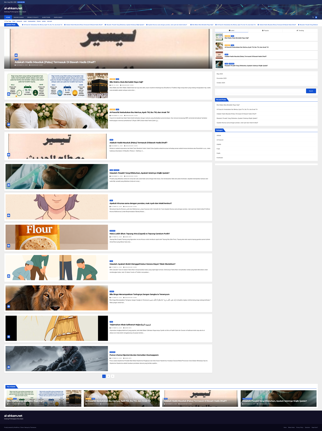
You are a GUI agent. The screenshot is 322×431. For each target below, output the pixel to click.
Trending (301, 30)
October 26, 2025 (116, 236)
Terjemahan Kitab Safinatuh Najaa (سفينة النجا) (130, 325)
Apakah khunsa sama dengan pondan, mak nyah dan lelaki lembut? (141, 203)
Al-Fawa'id (17, 59)
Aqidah (219, 144)
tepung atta (19, 21)
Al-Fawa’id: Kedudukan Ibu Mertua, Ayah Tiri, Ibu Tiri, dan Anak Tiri (247, 47)
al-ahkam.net (13, 8)
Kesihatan (231, 63)
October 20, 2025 (116, 267)
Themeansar (33, 427)
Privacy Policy (32, 17)
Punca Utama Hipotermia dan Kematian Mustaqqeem (134, 355)
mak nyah (49, 21)
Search (311, 91)
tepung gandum (31, 21)
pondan (44, 21)
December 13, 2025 (117, 115)
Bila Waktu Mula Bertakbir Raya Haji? (38, 62)
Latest (232, 30)
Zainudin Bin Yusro (33, 65)
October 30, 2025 (116, 206)
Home (8, 17)
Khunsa (39, 21)
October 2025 (221, 82)
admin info (128, 236)
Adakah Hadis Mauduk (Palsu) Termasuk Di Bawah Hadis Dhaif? (245, 56)
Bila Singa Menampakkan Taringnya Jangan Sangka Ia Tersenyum (139, 294)
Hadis (226, 54)
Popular (266, 30)
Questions (46, 17)
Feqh (22, 59)
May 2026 (220, 74)
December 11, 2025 (117, 145)
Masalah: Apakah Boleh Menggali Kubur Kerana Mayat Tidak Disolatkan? (142, 264)
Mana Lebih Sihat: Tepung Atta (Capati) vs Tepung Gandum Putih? (140, 234)
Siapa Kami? (58, 17)
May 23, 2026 (20, 65)
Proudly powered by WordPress (12, 427)
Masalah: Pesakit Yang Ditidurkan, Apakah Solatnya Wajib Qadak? (246, 65)
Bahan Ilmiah (19, 17)
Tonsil (13, 21)
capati (25, 21)
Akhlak (112, 291)
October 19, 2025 (116, 328)
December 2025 (221, 78)
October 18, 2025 (116, 358)
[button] (313, 17)
